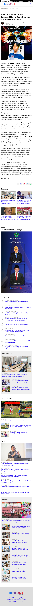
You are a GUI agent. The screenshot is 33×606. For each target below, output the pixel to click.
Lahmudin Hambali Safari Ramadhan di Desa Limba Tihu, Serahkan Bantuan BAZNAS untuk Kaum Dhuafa (20, 548)
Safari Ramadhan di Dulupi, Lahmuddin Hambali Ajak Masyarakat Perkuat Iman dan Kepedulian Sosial (20, 563)
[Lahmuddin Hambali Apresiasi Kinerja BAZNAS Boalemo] (6, 571)
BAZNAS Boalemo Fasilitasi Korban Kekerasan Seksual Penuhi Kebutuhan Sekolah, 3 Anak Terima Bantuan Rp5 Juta (21, 527)
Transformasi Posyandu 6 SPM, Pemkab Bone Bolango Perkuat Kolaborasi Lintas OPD (8, 202)
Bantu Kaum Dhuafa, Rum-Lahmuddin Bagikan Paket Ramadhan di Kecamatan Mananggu (19, 578)
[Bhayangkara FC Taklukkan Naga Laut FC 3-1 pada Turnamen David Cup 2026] (5, 426)
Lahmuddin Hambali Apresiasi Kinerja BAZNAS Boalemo (19, 570)
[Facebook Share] (18, 184)
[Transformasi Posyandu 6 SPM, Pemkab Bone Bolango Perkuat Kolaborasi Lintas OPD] (8, 195)
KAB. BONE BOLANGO (6, 12)
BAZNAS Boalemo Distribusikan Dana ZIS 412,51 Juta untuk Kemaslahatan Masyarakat (16, 521)
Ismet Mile (12, 22)
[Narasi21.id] (9, 4)
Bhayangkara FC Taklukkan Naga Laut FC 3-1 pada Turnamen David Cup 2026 (20, 426)
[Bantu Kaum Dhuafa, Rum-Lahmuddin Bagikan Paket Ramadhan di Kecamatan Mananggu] (6, 578)
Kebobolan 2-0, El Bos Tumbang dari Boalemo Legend (15, 421)
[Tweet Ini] (21, 184)
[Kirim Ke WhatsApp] (30, 184)
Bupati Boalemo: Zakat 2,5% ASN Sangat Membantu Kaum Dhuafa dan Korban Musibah (20, 534)
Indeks (5, 598)
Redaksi (27, 598)
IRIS (9, 22)
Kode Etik (11, 598)
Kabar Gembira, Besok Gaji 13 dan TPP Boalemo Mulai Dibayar (18, 307)
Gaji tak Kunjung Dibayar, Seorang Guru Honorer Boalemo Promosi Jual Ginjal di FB (14, 475)
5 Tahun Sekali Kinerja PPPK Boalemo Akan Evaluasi (16, 325)
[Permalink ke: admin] (2, 23)
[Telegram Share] (27, 184)
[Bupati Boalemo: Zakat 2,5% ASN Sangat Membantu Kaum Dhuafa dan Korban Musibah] (6, 535)
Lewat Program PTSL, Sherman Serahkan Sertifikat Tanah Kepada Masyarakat (16, 319)
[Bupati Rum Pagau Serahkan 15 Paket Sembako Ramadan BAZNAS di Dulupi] (6, 557)
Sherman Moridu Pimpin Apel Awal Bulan (15, 336)
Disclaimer (10, 599)
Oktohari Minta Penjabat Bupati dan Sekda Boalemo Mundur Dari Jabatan (16, 302)
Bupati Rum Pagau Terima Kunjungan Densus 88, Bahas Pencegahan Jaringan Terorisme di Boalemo (21, 541)
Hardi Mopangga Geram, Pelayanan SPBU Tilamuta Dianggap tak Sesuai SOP (15, 470)
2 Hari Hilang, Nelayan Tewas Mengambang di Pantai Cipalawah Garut (15, 493)
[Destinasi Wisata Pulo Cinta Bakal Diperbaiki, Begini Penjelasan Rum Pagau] (16, 452)
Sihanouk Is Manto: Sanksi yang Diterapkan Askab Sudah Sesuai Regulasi (19, 433)
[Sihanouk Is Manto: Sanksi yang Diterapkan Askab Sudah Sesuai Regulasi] (5, 434)
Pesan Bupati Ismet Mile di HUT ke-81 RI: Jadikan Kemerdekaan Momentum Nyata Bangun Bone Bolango (24, 218)
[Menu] (2, 4)
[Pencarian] (31, 4)
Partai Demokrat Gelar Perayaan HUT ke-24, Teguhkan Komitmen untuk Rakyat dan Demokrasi (18, 347)
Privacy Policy (19, 598)
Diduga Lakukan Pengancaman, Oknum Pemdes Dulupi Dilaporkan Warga (16, 481)
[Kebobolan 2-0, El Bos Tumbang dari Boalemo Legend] (16, 409)
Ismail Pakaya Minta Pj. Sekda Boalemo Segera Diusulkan (17, 313)
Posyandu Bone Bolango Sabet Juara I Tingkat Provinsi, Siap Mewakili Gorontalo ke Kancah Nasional (24, 202)
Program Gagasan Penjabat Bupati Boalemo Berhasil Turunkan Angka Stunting (17, 330)
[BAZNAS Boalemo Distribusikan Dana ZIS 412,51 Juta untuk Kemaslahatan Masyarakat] (16, 510)
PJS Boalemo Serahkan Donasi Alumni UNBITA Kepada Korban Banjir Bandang (15, 487)
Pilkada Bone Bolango (19, 22)
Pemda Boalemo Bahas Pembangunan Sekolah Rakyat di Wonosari (17, 341)
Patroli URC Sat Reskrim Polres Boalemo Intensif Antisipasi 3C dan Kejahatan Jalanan (21, 388)
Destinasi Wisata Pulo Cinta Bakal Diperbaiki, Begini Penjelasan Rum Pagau (15, 464)
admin (6, 22)
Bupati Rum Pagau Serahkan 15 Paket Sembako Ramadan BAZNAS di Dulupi (21, 556)
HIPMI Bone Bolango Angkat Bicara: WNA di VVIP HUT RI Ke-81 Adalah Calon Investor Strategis (8, 218)
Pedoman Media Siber (20, 599)
